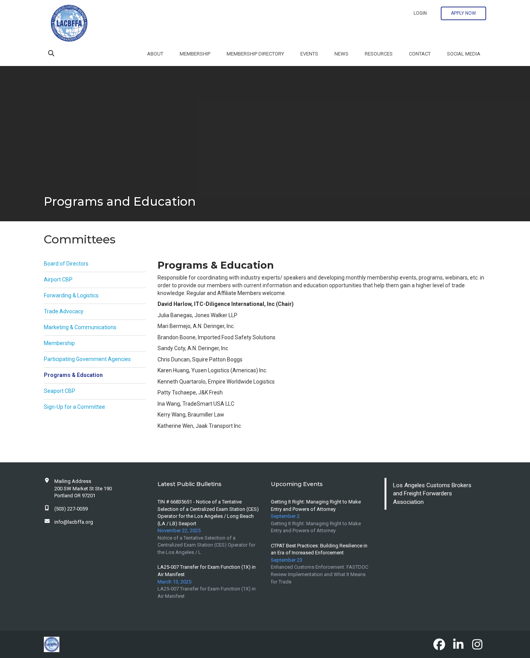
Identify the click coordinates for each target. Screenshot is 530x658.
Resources (379, 54)
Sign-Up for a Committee (74, 407)
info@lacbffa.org (73, 522)
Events (309, 54)
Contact (420, 54)
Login (420, 13)
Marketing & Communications (80, 327)
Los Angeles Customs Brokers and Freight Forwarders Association (432, 493)
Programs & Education (73, 375)
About (155, 54)
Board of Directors (66, 263)
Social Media (463, 54)
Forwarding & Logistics (71, 295)
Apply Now (463, 13)
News (341, 54)
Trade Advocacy (63, 311)
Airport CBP (58, 279)
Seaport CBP (59, 391)
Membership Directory (255, 54)
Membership (195, 54)
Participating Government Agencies (87, 359)
